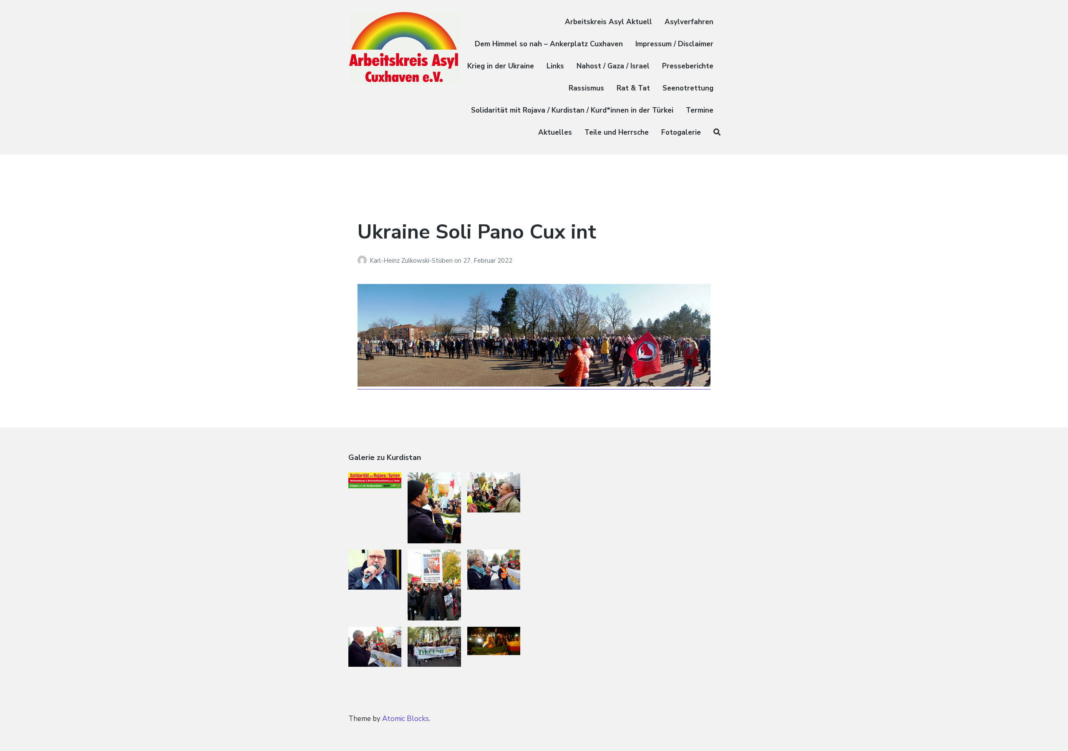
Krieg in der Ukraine (500, 66)
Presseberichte (687, 66)
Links (555, 66)
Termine (699, 110)
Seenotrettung (687, 88)
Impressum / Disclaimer (674, 44)
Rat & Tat (633, 88)
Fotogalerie (681, 132)
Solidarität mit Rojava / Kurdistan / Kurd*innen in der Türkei (572, 110)
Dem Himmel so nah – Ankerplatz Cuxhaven (549, 44)
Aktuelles (555, 132)
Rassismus (586, 88)
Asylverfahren (689, 22)
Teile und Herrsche (616, 132)
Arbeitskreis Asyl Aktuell (608, 22)
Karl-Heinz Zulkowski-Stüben (412, 260)
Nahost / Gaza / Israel (613, 66)
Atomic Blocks (405, 718)
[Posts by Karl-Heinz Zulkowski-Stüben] (364, 260)
